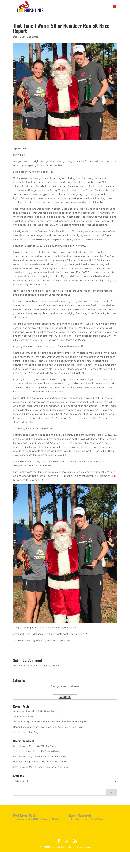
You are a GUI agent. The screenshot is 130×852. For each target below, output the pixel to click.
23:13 (113, 475)
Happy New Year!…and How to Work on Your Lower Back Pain (48, 726)
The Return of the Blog (25, 732)
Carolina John (21, 751)
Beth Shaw (19, 746)
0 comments (34, 36)
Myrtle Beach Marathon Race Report (49, 756)
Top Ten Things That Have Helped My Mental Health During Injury (50, 721)
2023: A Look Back (23, 716)
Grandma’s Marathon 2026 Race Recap (35, 711)
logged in (33, 665)
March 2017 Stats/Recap (43, 746)
